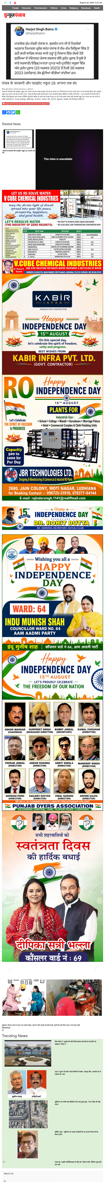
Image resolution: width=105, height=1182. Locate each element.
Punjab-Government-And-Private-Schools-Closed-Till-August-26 (26, 103)
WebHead (6, 1027)
